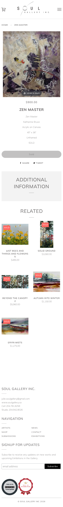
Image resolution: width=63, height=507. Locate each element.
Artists (6, 428)
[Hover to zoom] (31, 63)
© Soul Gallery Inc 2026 (31, 501)
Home (5, 25)
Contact (36, 432)
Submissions (9, 436)
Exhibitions (38, 436)
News (35, 428)
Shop (4, 432)
